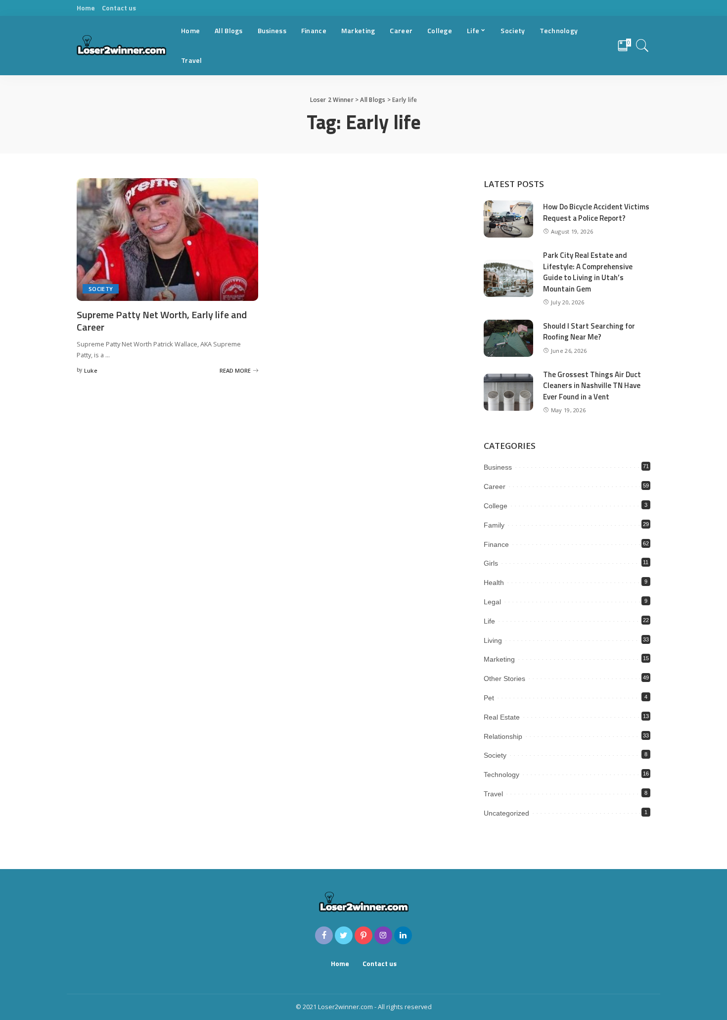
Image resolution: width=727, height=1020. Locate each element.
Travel (493, 794)
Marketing (499, 659)
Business (498, 467)
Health (494, 582)
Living (493, 640)
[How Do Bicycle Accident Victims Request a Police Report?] (508, 219)
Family (494, 525)
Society (101, 288)
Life (489, 621)
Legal (492, 602)
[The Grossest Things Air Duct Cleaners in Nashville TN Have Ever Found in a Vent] (508, 392)
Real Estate (502, 717)
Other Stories (504, 678)
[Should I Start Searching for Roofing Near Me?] (508, 338)
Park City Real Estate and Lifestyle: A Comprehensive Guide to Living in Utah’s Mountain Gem (588, 271)
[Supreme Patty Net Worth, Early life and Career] (167, 239)
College (495, 506)
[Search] (642, 45)
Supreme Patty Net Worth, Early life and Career (162, 321)
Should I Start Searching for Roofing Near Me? (589, 331)
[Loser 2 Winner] (121, 45)
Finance (496, 544)
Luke (90, 370)
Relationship (503, 736)
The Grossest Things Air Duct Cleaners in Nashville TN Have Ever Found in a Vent (592, 385)
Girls (491, 563)
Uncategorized (506, 813)
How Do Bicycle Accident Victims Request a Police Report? (596, 212)
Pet (489, 698)
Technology (501, 774)
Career (494, 486)
